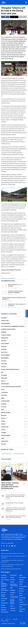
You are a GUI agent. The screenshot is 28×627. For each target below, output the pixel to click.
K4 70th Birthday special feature (11, 386)
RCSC (2, 409)
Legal (3, 389)
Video (2, 438)
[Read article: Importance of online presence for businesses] (4, 305)
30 (16, 307)
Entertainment (5, 355)
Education (4, 352)
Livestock (4, 395)
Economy (3, 349)
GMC (2, 372)
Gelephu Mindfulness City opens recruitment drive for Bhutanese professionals (16, 516)
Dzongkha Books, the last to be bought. (14, 503)
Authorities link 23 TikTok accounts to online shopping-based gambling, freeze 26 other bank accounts (15, 509)
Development (5, 343)
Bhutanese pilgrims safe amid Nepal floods (11, 569)
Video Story (4, 441)
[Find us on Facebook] (1, 546)
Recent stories (5, 412)
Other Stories (5, 401)
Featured (4, 363)
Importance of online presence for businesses (17, 304)
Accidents (4, 318)
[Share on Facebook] (5, 17)
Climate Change (6, 335)
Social (3, 421)
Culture (3, 340)
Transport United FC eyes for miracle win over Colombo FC (14, 298)
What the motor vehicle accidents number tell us (12, 553)
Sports (3, 424)
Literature (4, 392)
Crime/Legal (4, 338)
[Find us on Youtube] (12, 546)
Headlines (4, 378)
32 (10, 301)
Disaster (3, 346)
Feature (3, 361)
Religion (3, 415)
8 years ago (5, 301)
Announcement (5, 323)
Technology (4, 427)
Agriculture (5, 320)
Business (3, 332)
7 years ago (11, 307)
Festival (3, 366)
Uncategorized (5, 435)
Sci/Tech (3, 418)
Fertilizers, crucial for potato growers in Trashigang (15, 291)
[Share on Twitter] (14, 17)
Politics (3, 407)
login (6, 278)
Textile (3, 429)
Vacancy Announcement (19, 453)
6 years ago (11, 294)
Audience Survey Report (8, 329)
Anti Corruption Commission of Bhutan (12, 326)
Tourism (3, 432)
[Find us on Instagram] (9, 546)
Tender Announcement (6, 453)
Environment (5, 358)
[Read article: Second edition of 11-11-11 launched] (4, 286)
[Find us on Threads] (6, 546)
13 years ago (12, 287)
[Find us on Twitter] (4, 546)
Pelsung (3, 404)
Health (3, 381)
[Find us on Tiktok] (15, 546)
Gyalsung (4, 375)
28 (16, 294)
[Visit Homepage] (3, 2)
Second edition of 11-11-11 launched (15, 285)
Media (2, 398)
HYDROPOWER (5, 384)
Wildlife (3, 444)
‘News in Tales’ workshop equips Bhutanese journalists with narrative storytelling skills (10, 485)
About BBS (15, 619)
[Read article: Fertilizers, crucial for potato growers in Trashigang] (4, 292)
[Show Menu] (26, 2)
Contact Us (8, 619)
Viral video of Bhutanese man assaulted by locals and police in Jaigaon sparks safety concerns (15, 496)
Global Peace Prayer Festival (10, 369)
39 (16, 287)
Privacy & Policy (4, 620)
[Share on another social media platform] (23, 17)
